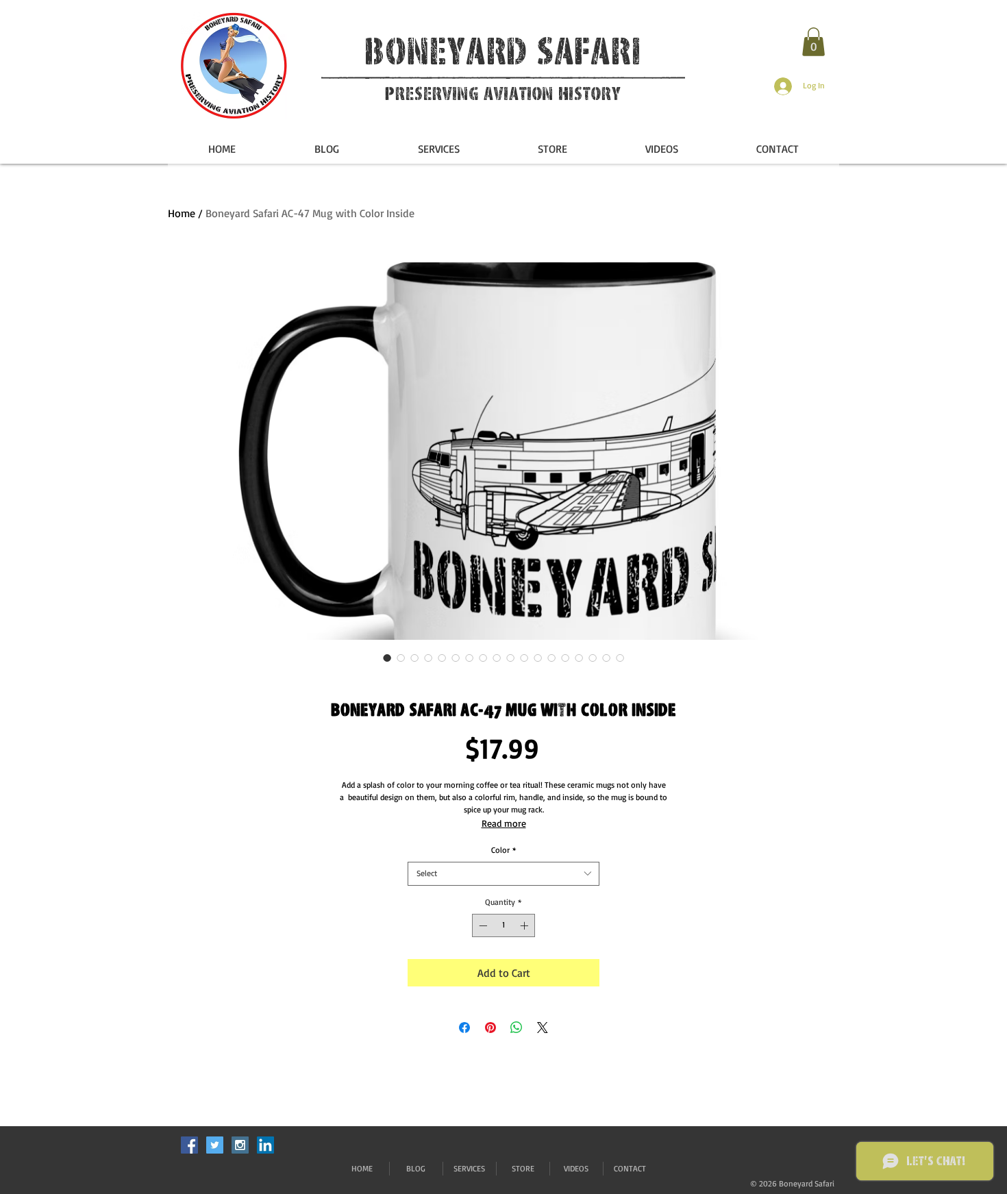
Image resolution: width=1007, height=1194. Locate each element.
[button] (813, 41)
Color (504, 850)
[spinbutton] (503, 925)
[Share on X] (542, 1027)
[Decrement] (481, 925)
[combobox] (503, 874)
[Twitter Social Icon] (214, 1145)
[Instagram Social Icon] (240, 1145)
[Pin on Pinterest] (490, 1027)
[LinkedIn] (265, 1145)
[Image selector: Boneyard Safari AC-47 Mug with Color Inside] (387, 657)
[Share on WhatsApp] (516, 1027)
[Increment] (525, 925)
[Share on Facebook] (464, 1027)
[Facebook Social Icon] (189, 1145)
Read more (504, 823)
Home (181, 213)
